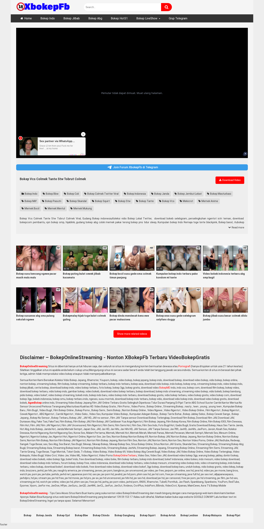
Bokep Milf (30, 201)
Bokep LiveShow (146, 18)
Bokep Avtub (168, 515)
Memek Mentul (56, 208)
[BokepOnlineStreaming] (43, 7)
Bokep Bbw (52, 193)
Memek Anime (209, 201)
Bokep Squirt (102, 201)
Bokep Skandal (78, 201)
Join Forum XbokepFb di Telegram (135, 167)
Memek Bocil (31, 208)
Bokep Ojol (63, 515)
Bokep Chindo (101, 515)
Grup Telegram (178, 18)
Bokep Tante (146, 201)
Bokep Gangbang (125, 515)
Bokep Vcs (168, 201)
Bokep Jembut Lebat (189, 193)
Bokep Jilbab (71, 18)
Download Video (231, 180)
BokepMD (164, 387)
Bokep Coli (72, 193)
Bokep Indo (47, 18)
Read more (237, 227)
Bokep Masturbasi (220, 193)
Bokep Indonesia (136, 193)
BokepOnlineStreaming (34, 366)
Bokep (27, 515)
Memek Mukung (82, 208)
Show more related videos (132, 333)
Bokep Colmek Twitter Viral (103, 193)
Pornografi (184, 366)
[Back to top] (252, 518)
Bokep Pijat (233, 515)
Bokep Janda (161, 193)
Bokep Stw (124, 201)
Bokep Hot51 (119, 18)
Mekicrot (187, 201)
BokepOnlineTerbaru (125, 455)
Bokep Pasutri (53, 201)
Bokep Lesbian (189, 515)
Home (28, 18)
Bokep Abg (95, 18)
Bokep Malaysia (212, 515)
